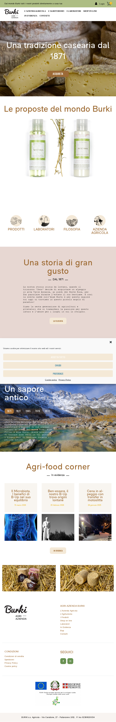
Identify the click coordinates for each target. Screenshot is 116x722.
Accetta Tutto (58, 357)
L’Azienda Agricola (68, 611)
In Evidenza (65, 627)
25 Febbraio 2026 (57, 505)
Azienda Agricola (99, 231)
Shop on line (66, 621)
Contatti (64, 634)
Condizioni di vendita (14, 656)
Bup (62, 631)
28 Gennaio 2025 (94, 505)
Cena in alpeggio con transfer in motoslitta (95, 496)
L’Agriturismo (66, 614)
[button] (111, 342)
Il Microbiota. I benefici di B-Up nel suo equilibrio (21, 496)
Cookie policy (51, 380)
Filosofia (72, 229)
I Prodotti (64, 617)
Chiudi (58, 365)
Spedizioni (9, 660)
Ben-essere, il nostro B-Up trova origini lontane (58, 496)
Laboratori (44, 229)
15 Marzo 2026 (20, 505)
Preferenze (58, 373)
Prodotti (16, 229)
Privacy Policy (65, 380)
